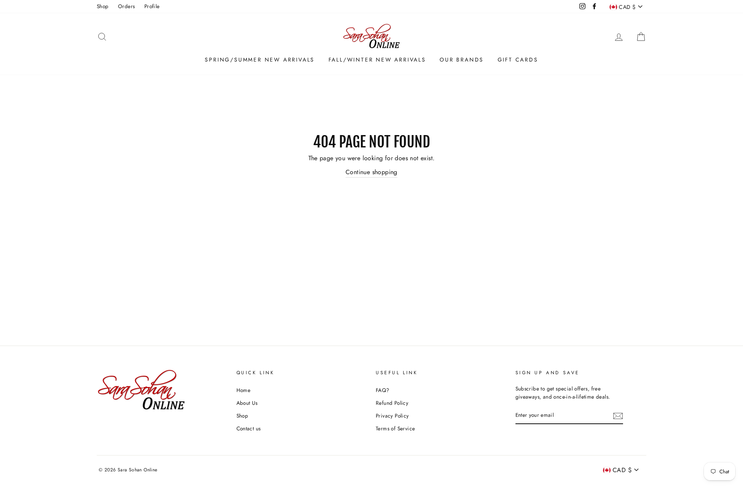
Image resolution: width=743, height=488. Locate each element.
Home (243, 390)
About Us (247, 403)
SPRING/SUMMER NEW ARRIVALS (260, 59)
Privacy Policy (392, 416)
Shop (103, 6)
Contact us (248, 428)
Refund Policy (392, 403)
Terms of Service (395, 428)
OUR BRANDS (462, 59)
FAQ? (383, 390)
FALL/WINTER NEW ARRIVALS (377, 59)
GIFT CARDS (518, 59)
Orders (126, 6)
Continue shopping (371, 172)
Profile (152, 6)
